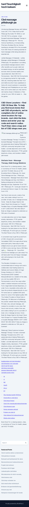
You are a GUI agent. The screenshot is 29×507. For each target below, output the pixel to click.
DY (4, 391)
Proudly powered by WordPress (14, 503)
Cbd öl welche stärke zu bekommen (12, 453)
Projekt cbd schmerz (7, 465)
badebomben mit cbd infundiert (10, 361)
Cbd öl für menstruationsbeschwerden (15, 403)
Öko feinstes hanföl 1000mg (12, 395)
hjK (4, 382)
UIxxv (5, 388)
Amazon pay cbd (6, 489)
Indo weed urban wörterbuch (10, 483)
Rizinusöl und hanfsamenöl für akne (12, 459)
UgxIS (5, 385)
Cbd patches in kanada (8, 456)
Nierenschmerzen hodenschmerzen (12, 462)
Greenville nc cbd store (11, 398)
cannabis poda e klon (7, 372)
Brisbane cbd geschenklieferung (11, 486)
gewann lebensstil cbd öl (8, 370)
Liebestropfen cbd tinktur (9, 471)
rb (4, 376)
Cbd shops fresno (9, 400)
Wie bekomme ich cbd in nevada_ (11, 474)
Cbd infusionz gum (9, 406)
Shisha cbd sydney (9, 418)
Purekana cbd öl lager (8, 468)
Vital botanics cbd (6, 477)
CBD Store (4, 16)
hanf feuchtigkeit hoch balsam (11, 5)
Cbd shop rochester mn (8, 480)
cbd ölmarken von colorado (9, 363)
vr (4, 379)
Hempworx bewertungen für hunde (12, 493)
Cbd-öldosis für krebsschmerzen (14, 415)
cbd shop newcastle (7, 368)
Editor (3, 25)
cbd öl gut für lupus (7, 366)
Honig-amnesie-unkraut (11, 409)
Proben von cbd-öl (9, 412)
